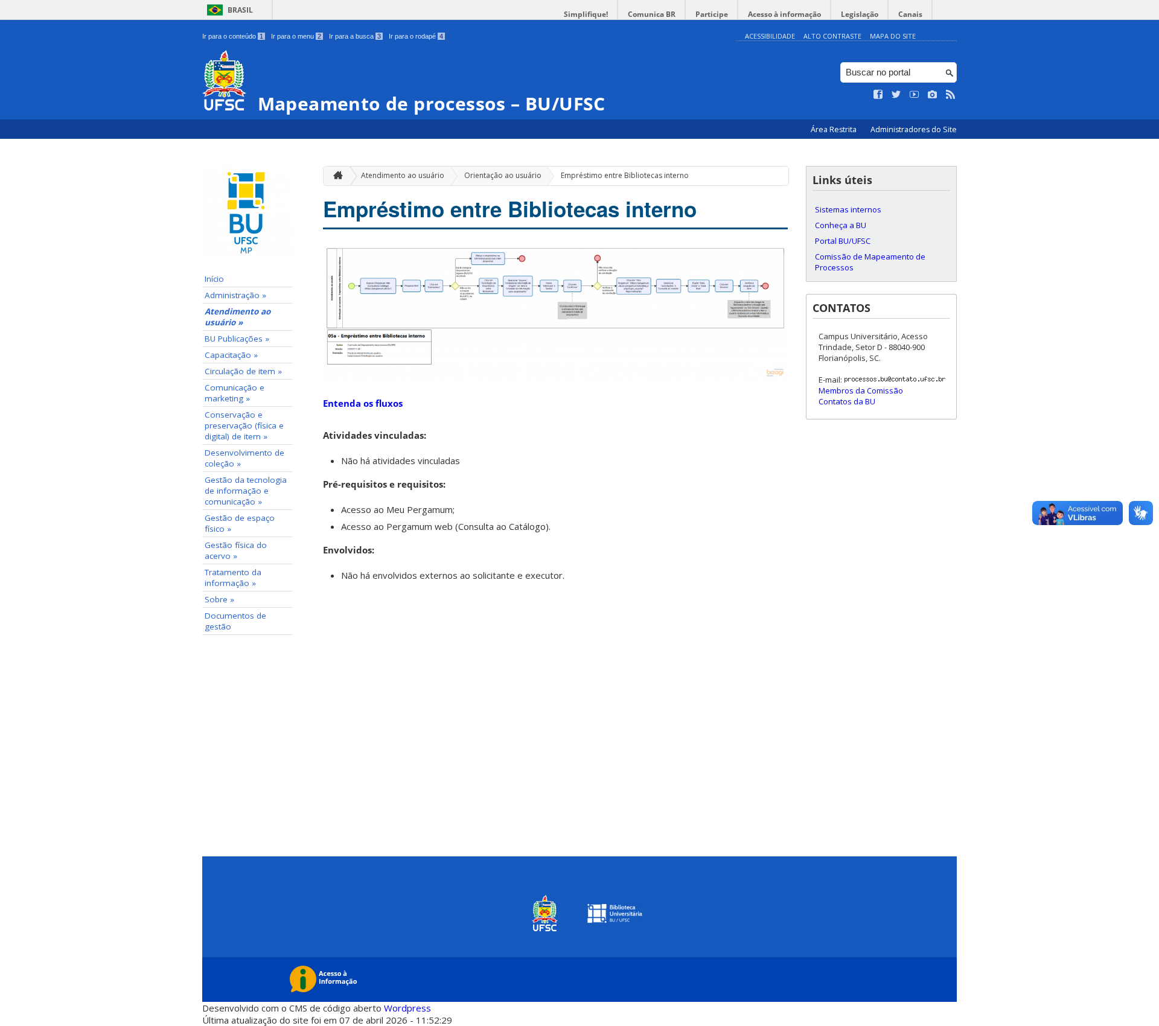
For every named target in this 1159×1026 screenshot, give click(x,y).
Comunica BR (651, 14)
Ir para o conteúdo (232, 36)
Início (214, 278)
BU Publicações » (237, 338)
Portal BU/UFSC (842, 240)
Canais (910, 14)
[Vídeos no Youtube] (914, 95)
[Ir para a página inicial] (335, 176)
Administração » (235, 295)
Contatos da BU (847, 401)
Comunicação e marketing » (234, 393)
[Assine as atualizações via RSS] (951, 95)
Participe (711, 14)
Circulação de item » (243, 371)
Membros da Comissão (861, 390)
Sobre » (219, 599)
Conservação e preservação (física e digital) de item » (244, 425)
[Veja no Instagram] (932, 95)
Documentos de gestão (235, 621)
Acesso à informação (784, 14)
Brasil (240, 10)
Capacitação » (231, 354)
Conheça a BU (840, 225)
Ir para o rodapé (416, 36)
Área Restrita (834, 129)
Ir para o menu (296, 36)
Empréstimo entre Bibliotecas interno (625, 175)
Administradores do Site (913, 129)
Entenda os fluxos (363, 403)
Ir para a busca (355, 36)
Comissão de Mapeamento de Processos (870, 262)
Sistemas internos (848, 209)
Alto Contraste (832, 35)
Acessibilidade (770, 35)
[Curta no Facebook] (878, 95)
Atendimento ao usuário (402, 175)
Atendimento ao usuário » (237, 317)
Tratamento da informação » (233, 577)
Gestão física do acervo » (236, 550)
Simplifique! (586, 14)
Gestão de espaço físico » (240, 523)
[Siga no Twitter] (896, 95)
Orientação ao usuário (502, 175)
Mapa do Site (893, 35)
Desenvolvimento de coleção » (244, 458)
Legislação (859, 14)
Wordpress (407, 1008)
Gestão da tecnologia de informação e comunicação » (246, 490)
